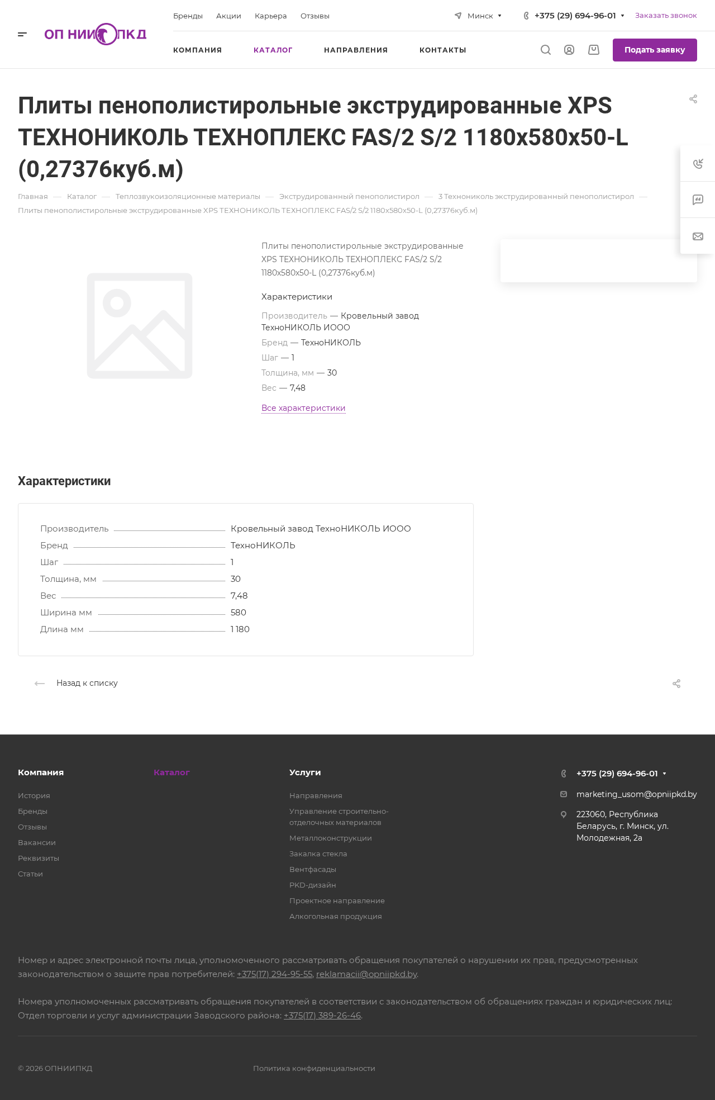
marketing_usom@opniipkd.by (636, 794)
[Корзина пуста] (593, 50)
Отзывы (32, 826)
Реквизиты (38, 858)
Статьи (30, 873)
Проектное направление (337, 900)
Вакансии (37, 842)
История (34, 795)
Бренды (32, 811)
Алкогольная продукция (335, 916)
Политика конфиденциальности (314, 1068)
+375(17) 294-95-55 (274, 974)
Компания (41, 772)
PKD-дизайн (312, 884)
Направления (315, 795)
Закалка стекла (318, 853)
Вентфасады (312, 869)
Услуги (305, 772)
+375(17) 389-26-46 (322, 1015)
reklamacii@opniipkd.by (366, 974)
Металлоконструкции (330, 837)
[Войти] (569, 50)
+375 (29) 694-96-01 (575, 15)
